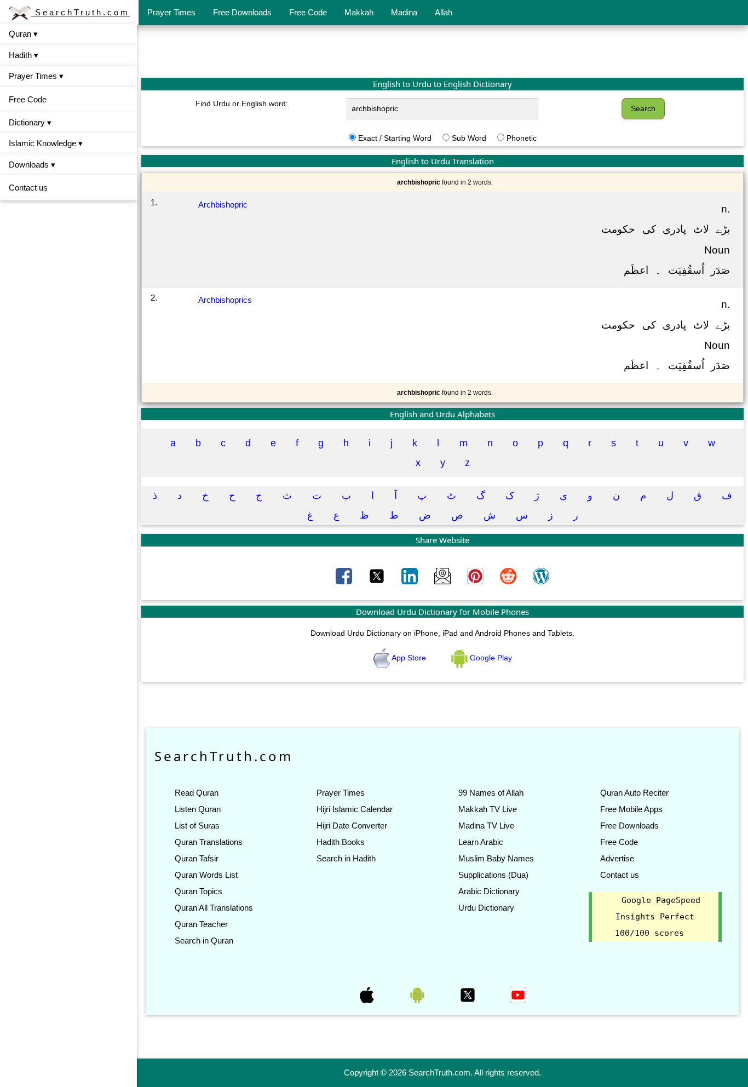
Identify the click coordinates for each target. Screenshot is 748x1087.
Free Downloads (242, 12)
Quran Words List (206, 874)
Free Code (308, 12)
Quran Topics (198, 891)
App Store (409, 657)
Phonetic (522, 138)
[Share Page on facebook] (345, 575)
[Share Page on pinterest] (476, 575)
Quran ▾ (23, 33)
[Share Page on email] (443, 575)
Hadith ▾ (23, 55)
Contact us (28, 187)
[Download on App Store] (368, 994)
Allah (443, 12)
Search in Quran (204, 940)
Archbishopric (223, 204)
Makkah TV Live (487, 809)
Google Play (490, 657)
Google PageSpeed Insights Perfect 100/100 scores (657, 916)
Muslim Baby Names (496, 858)
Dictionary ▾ (30, 122)
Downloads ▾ (32, 164)
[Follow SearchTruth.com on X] (469, 994)
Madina (404, 12)
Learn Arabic (480, 842)
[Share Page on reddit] (509, 575)
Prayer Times (171, 12)
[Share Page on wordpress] (541, 575)
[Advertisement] (442, 51)
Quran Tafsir (196, 858)
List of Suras (197, 825)
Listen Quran (198, 809)
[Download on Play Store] (418, 994)
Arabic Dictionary (489, 891)
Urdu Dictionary (486, 907)
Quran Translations (209, 842)
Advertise (617, 858)
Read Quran (196, 792)
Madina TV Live (486, 825)
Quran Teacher (201, 924)
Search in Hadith (346, 858)
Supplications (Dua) (493, 874)
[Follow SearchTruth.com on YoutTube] (518, 994)
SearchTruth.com (80, 12)
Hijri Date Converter (352, 825)
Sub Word (469, 138)
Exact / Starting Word (394, 138)
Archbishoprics (225, 299)
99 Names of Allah (490, 792)
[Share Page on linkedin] (410, 575)
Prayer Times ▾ (36, 75)
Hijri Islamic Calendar (355, 809)
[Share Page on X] (378, 575)
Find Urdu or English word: (241, 103)
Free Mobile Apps (631, 809)
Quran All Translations (214, 907)
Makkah (358, 12)
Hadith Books (341, 842)
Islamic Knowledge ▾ (46, 143)
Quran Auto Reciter (634, 792)
